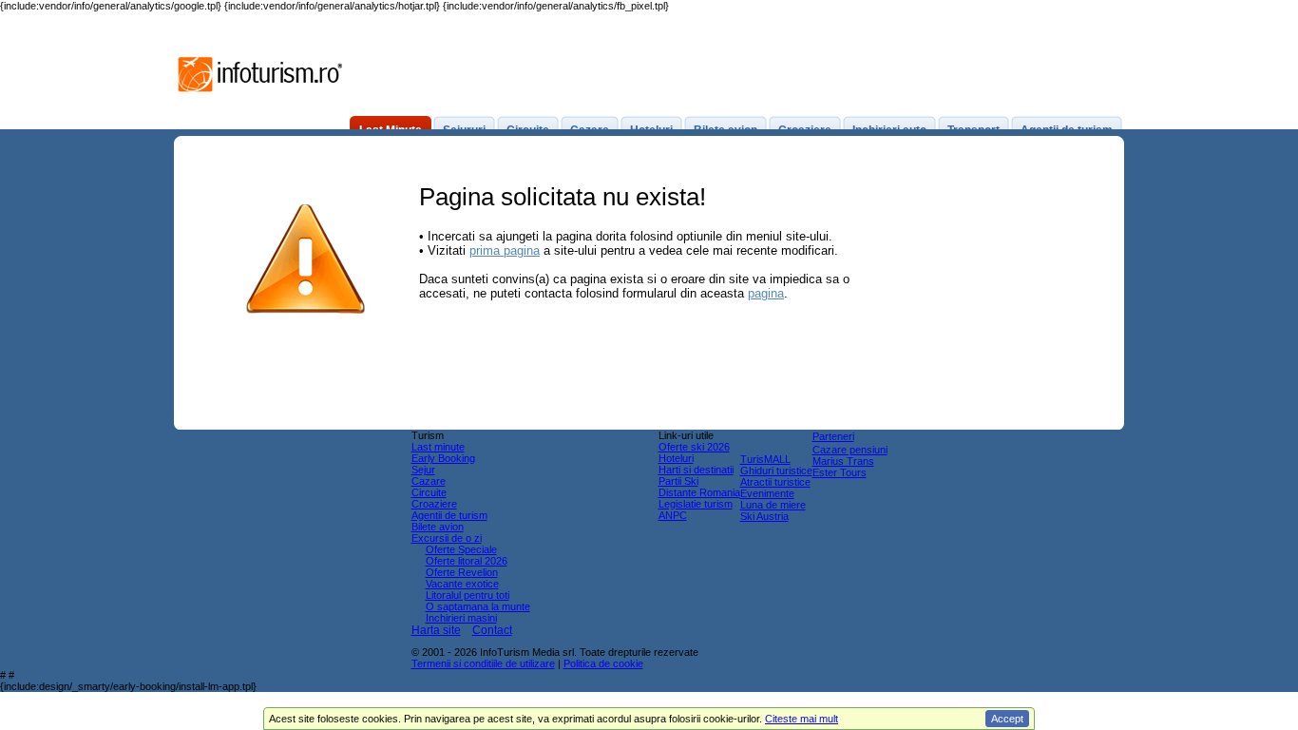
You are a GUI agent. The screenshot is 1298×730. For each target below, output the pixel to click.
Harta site (436, 630)
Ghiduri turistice (776, 470)
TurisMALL (765, 459)
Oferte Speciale (461, 549)
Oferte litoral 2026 (466, 561)
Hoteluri (676, 458)
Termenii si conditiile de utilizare (483, 663)
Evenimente (767, 493)
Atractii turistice (775, 482)
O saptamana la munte (478, 606)
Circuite (429, 492)
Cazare (428, 481)
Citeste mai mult (801, 718)
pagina (766, 293)
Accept (1007, 718)
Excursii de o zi (446, 538)
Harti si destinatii (696, 469)
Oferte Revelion (462, 572)
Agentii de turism (449, 515)
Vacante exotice (462, 583)
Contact (492, 630)
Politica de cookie (603, 663)
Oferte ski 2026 (694, 446)
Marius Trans (843, 461)
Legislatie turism (696, 503)
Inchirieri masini (461, 618)
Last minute (438, 446)
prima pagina (504, 250)
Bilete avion (437, 526)
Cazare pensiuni (850, 449)
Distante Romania (699, 492)
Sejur (423, 469)
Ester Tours (839, 472)
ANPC (673, 515)
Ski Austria (764, 516)
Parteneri (833, 436)
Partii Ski (678, 481)
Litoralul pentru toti (467, 595)
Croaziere (434, 503)
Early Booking (443, 458)
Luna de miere (773, 504)
